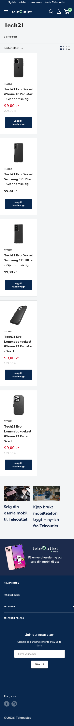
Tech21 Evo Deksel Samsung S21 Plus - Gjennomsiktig (18, 179)
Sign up (39, 664)
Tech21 (8, 84)
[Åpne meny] (6, 11)
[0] (66, 11)
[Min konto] (59, 11)
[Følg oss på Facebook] (6, 704)
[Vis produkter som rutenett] (62, 48)
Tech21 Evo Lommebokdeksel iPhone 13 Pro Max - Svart (18, 344)
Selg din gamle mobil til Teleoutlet (15, 513)
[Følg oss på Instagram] (14, 704)
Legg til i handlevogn (18, 122)
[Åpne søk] (51, 11)
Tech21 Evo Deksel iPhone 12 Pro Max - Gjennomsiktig (18, 94)
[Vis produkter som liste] (68, 48)
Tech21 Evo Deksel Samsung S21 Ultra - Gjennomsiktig (18, 260)
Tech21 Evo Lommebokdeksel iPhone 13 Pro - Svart (17, 434)
